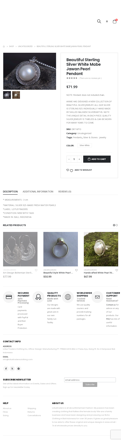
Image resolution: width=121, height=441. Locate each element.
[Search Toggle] (99, 15)
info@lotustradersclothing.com (18, 346)
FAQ (108, 305)
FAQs (5, 398)
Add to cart (98, 146)
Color (69, 132)
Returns (31, 398)
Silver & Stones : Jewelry (94, 124)
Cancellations (34, 402)
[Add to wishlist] (36, 257)
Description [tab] (10, 178)
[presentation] (6, 58)
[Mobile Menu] (107, 14)
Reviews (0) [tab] (64, 178)
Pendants (77, 124)
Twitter (12, 355)
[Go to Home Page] (4, 33)
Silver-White (85, 132)
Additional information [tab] (38, 178)
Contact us (111, 291)
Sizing (6, 402)
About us (7, 395)
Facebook (6, 355)
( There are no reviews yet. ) (90, 65)
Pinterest (18, 355)
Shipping (32, 395)
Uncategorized (84, 120)
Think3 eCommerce (18, 432)
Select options (32, 223)
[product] (20, 236)
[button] (114, 212)
